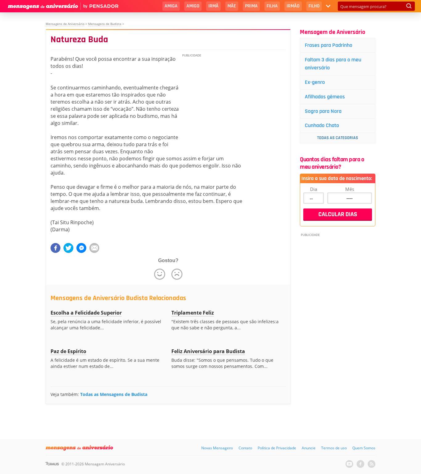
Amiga (171, 6)
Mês (349, 189)
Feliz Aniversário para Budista (208, 351)
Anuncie (309, 448)
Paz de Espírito (68, 351)
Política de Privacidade (277, 448)
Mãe (231, 6)
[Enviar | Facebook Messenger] (81, 248)
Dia (313, 189)
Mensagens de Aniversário (65, 24)
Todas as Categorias (337, 138)
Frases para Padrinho (328, 45)
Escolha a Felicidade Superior (86, 312)
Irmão (293, 6)
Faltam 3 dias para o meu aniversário (333, 63)
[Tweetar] (68, 248)
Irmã (213, 6)
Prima (251, 6)
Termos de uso (334, 448)
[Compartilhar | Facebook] (55, 248)
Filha (272, 6)
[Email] (94, 248)
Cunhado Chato (322, 125)
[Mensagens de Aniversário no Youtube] (349, 464)
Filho (314, 6)
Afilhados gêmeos (325, 96)
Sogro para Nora (323, 111)
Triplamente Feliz (192, 312)
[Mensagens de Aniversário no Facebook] (360, 464)
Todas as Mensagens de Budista (113, 394)
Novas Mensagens (217, 448)
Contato (245, 448)
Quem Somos (363, 448)
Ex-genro (315, 82)
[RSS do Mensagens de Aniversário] (371, 464)
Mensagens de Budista (104, 24)
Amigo (192, 6)
